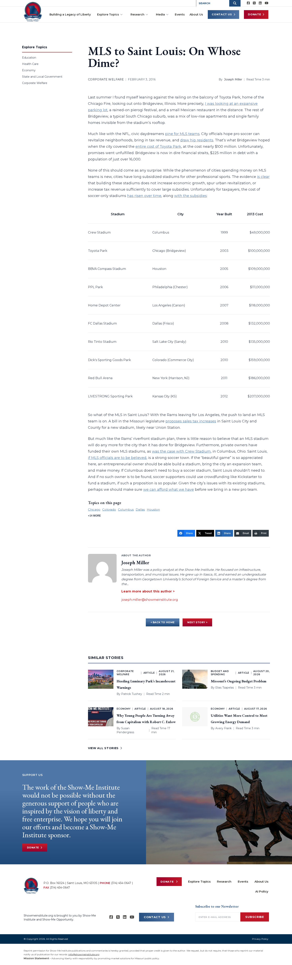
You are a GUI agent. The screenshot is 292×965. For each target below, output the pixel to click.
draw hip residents (196, 140)
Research (137, 14)
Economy (29, 70)
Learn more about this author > (148, 591)
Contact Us (222, 14)
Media (160, 14)
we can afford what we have (168, 489)
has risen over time (144, 196)
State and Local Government (42, 76)
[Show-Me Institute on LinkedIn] (260, 3)
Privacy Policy (260, 938)
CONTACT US (155, 917)
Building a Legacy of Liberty (70, 14)
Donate (254, 14)
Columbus (126, 509)
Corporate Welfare (34, 83)
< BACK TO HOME (163, 622)
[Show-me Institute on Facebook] (248, 3)
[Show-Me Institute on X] (254, 3)
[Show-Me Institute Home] (33, 11)
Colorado (109, 509)
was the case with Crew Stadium (181, 451)
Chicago (94, 509)
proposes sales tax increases (190, 421)
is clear (263, 177)
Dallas (140, 509)
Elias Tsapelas (224, 687)
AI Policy (261, 891)
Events (180, 14)
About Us (196, 14)
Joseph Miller (233, 79)
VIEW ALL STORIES (103, 748)
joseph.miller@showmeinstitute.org (149, 600)
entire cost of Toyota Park (158, 146)
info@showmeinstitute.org (83, 954)
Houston (153, 509)
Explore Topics (108, 14)
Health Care (30, 64)
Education (29, 57)
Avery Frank (223, 728)
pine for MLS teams (182, 134)
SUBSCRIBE (254, 917)
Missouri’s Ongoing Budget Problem (238, 681)
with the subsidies (190, 196)
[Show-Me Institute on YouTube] (266, 3)
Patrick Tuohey (131, 694)
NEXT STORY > (197, 622)
